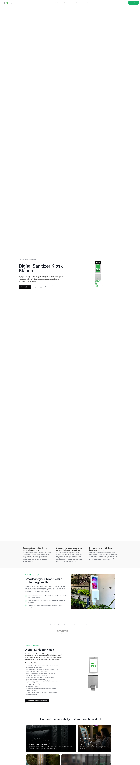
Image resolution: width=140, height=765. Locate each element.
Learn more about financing (42, 287)
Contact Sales (133, 3)
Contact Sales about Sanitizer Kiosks (37, 700)
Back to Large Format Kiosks (28, 259)
